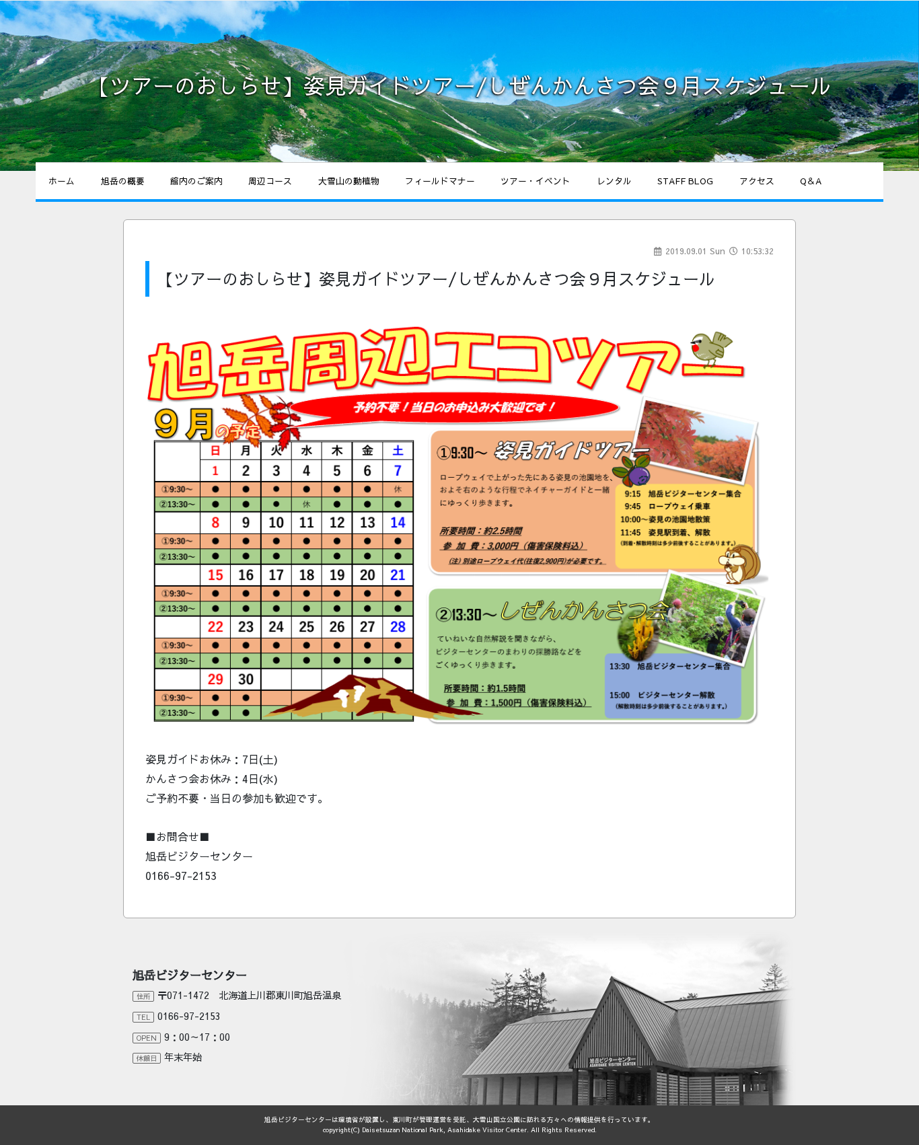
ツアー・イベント (536, 180)
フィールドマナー (440, 180)
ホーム (61, 180)
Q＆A (810, 180)
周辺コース (270, 180)
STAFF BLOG (685, 180)
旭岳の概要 (123, 180)
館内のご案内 (196, 180)
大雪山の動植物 (348, 180)
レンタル (614, 180)
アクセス (756, 180)
